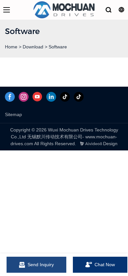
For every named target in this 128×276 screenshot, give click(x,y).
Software (58, 46)
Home (11, 46)
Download (33, 46)
